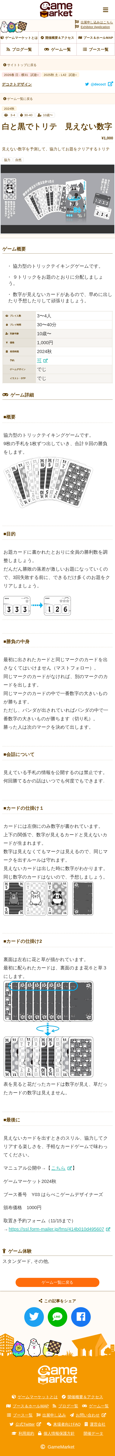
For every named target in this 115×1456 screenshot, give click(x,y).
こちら (58, 1168)
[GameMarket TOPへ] (57, 1374)
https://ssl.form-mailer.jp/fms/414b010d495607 (56, 1229)
